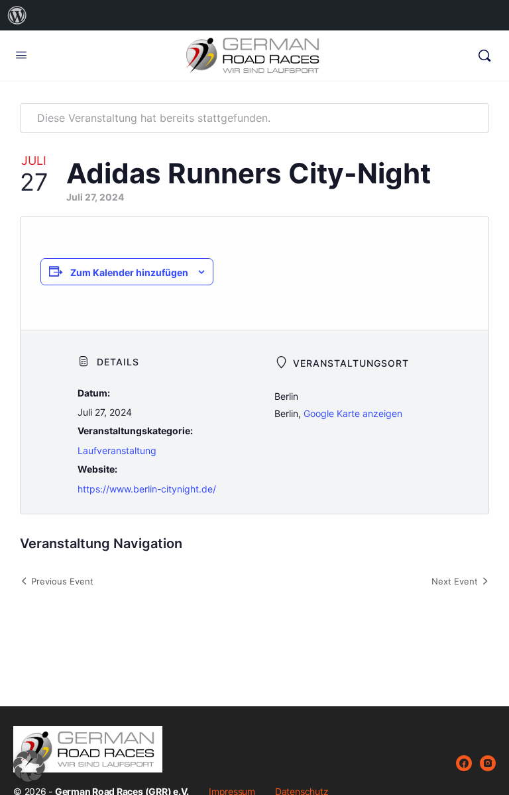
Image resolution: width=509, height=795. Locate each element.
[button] (29, 766)
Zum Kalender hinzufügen (129, 272)
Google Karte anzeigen (353, 413)
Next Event (454, 581)
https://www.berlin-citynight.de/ (147, 488)
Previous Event (62, 581)
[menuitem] (17, 15)
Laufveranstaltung (117, 450)
